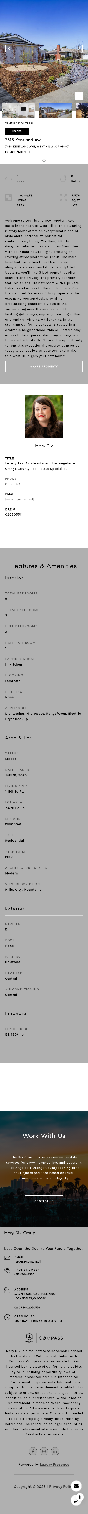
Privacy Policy (61, 1486)
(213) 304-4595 (24, 1274)
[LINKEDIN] (55, 1451)
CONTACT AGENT (44, 528)
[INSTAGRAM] (44, 1451)
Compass (34, 1361)
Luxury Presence (54, 1464)
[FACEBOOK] (33, 1451)
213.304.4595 (16, 484)
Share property (44, 366)
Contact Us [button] (44, 1201)
